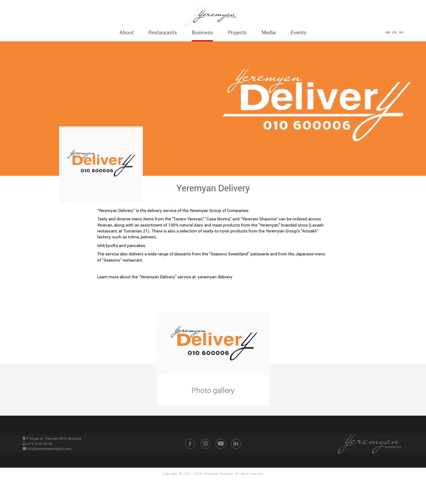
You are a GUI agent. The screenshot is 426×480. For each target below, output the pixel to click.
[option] (213, 343)
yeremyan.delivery (215, 277)
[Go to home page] (213, 14)
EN (394, 32)
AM (387, 32)
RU (401, 32)
